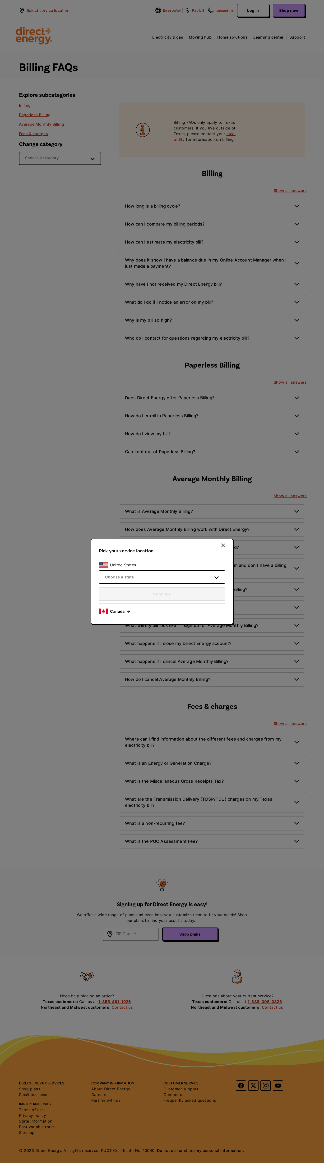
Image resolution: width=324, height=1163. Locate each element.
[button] (120, 611)
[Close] (223, 545)
